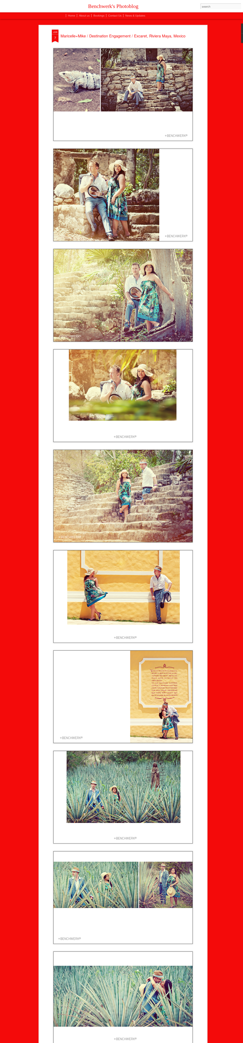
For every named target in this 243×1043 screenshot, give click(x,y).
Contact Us (115, 15)
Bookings (98, 15)
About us (84, 15)
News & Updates (135, 15)
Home (71, 15)
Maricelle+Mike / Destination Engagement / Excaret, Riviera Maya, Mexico (123, 36)
